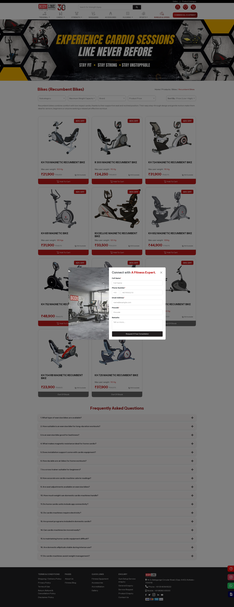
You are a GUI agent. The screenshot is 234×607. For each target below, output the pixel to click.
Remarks (115, 317)
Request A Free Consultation (137, 334)
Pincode (115, 307)
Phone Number (118, 288)
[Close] (161, 272)
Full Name (116, 278)
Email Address (118, 298)
